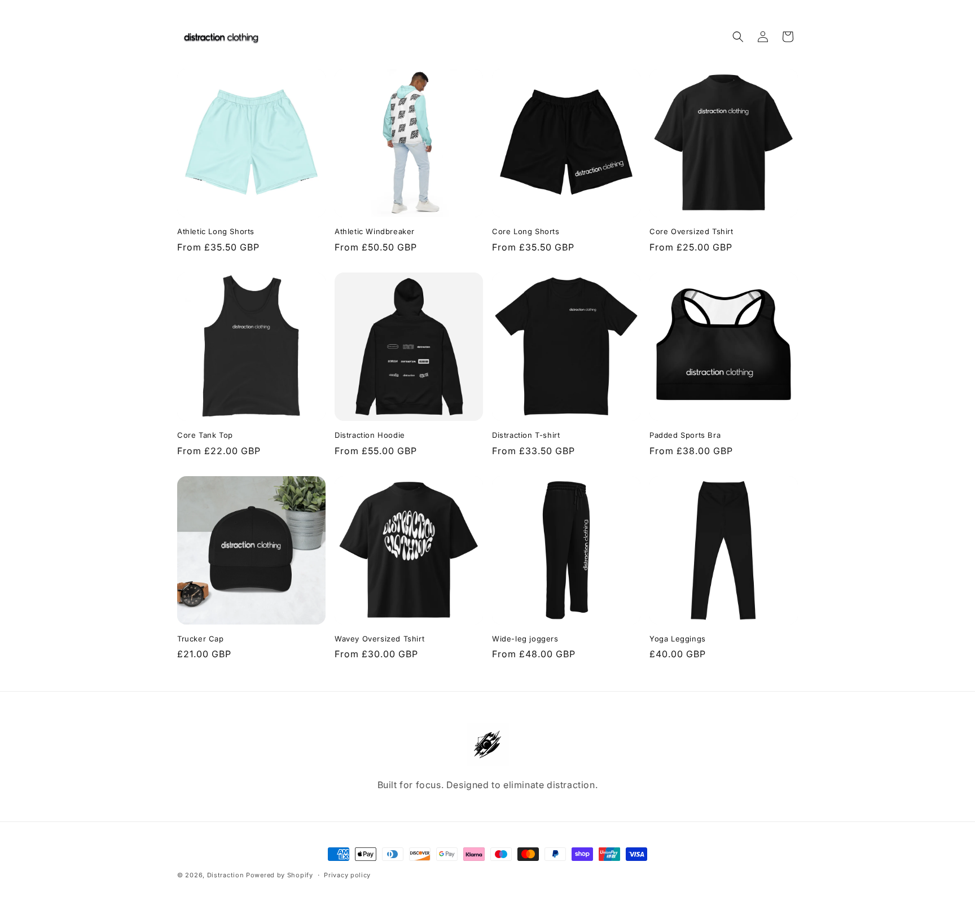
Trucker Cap (200, 638)
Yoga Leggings (677, 638)
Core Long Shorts (526, 231)
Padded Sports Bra (685, 434)
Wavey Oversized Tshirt (379, 638)
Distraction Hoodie (370, 434)
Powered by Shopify (279, 875)
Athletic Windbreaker (375, 231)
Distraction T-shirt (526, 434)
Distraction (225, 875)
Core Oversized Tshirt (691, 231)
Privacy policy (347, 874)
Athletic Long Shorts (215, 231)
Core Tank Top (205, 434)
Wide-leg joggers (525, 638)
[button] (738, 36)
